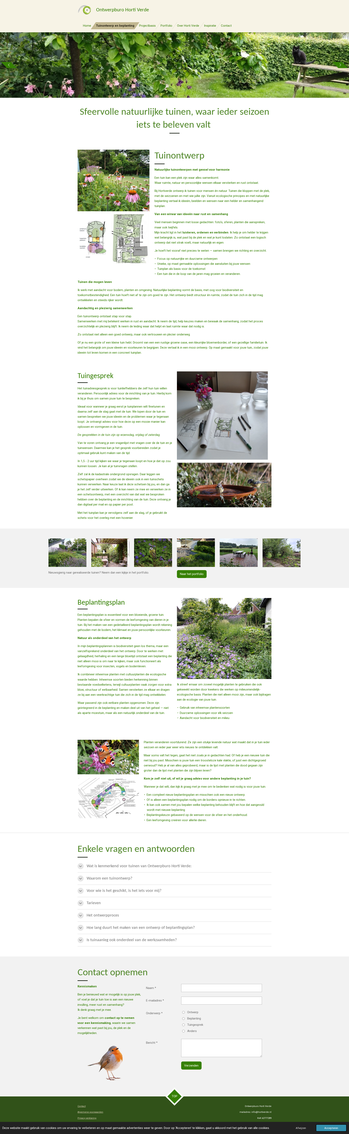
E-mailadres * (155, 1000)
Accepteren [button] (331, 1128)
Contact (82, 1106)
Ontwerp (192, 1012)
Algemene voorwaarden (90, 1112)
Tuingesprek (195, 1025)
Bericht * (152, 1043)
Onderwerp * (154, 1013)
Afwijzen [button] (301, 1128)
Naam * (151, 988)
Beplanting (194, 1018)
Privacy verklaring (87, 1118)
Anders (192, 1031)
